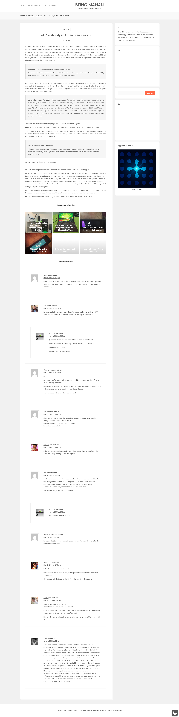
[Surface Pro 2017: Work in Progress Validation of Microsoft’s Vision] (66, 222)
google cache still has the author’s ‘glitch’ (65, 124)
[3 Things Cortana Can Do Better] (66, 243)
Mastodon (146, 35)
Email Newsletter (50, 6)
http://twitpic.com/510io (52, 426)
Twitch (131, 37)
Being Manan (89, 5)
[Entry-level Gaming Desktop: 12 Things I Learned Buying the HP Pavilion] (38, 222)
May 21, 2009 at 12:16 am (52, 565)
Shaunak (47, 562)
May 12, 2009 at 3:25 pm (52, 447)
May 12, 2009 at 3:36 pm (57, 336)
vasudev (47, 412)
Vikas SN (46, 445)
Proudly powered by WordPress (111, 710)
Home (23, 6)
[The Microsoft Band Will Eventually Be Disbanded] (93, 222)
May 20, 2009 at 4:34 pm (53, 537)
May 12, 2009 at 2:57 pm (52, 308)
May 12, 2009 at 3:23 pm (52, 414)
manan (51, 333)
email (149, 37)
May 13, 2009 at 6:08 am (52, 475)
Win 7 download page (43, 91)
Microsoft (39, 16)
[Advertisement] (137, 68)
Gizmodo (56, 83)
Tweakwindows (49, 535)
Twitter (137, 35)
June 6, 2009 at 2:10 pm (52, 641)
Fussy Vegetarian (34, 6)
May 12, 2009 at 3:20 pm (52, 373)
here (48, 170)
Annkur (46, 598)
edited (44, 124)
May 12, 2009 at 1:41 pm (52, 278)
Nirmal (46, 306)
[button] (175, 713)
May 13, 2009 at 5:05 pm (57, 512)
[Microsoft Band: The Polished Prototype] (38, 243)
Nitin (45, 638)
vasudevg (52, 127)
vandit (46, 275)
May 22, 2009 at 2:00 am (52, 600)
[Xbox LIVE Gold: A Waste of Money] (93, 243)
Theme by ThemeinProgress (89, 710)
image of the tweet (68, 127)
